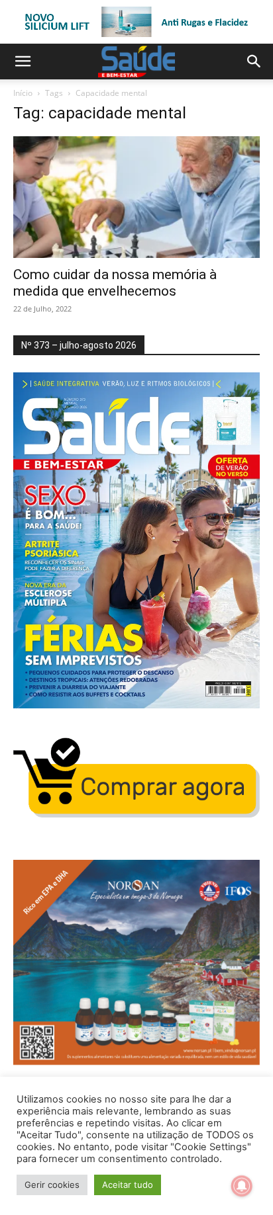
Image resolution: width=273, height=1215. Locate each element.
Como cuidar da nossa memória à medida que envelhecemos (115, 283)
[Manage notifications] (241, 1185)
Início (22, 93)
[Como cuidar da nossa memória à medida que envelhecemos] (136, 197)
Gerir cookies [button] (52, 1184)
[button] (22, 61)
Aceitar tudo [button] (127, 1184)
